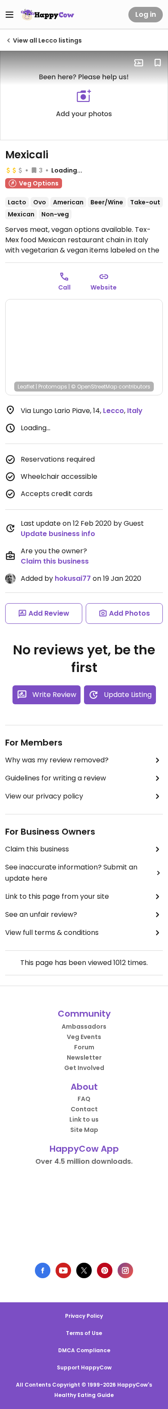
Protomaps (52, 386)
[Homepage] (47, 15)
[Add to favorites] (157, 63)
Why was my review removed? (57, 760)
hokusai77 (73, 578)
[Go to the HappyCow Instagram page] (125, 1270)
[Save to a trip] (138, 63)
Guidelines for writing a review (55, 778)
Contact (84, 1109)
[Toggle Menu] (9, 14)
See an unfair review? (41, 914)
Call (64, 287)
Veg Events (84, 1037)
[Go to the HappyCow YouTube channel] (63, 1270)
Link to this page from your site (57, 896)
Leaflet (26, 386)
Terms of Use (84, 1333)
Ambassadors (84, 1026)
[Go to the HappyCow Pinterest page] (104, 1270)
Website (103, 287)
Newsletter (84, 1057)
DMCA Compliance (84, 1350)
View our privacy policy (44, 796)
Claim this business (55, 561)
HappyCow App (84, 1149)
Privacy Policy (84, 1316)
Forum (84, 1047)
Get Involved (84, 1068)
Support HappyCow (84, 1367)
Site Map (84, 1129)
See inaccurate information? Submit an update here (71, 872)
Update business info (58, 534)
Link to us (84, 1119)
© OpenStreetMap (94, 386)
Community (84, 1014)
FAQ (84, 1099)
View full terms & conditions (52, 932)
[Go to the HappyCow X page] (84, 1270)
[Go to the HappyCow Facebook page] (42, 1270)
